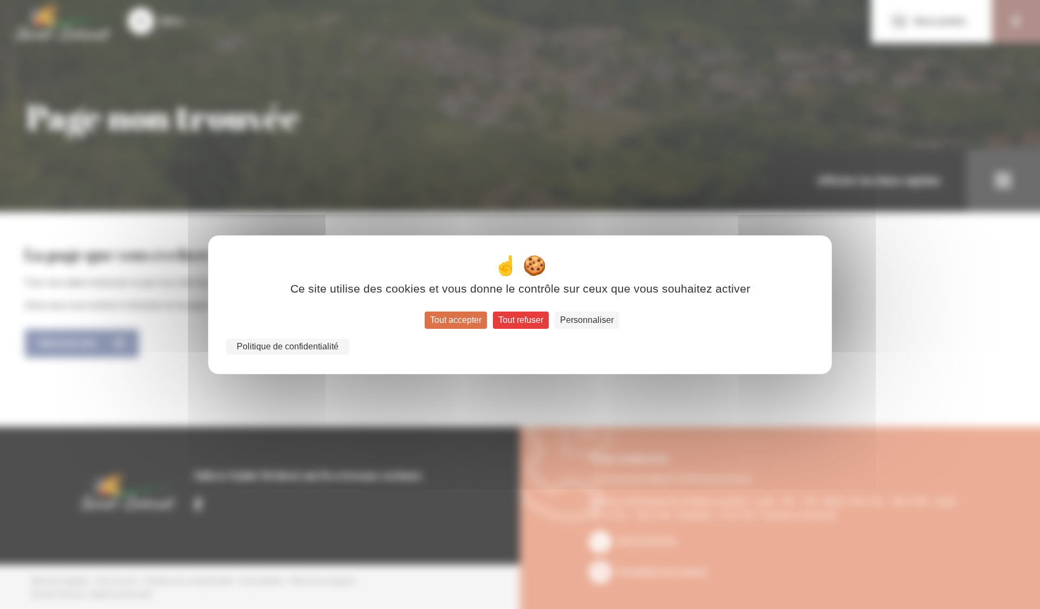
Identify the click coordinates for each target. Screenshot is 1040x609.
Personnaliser (587, 320)
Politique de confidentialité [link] (288, 346)
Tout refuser (520, 320)
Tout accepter (456, 320)
